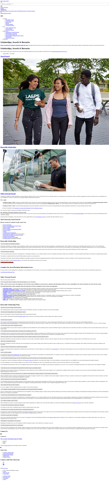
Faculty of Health (6, 228)
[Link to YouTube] (3, 464)
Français (2, 8)
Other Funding (8, 36)
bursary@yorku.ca (17, 260)
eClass (9, 11)
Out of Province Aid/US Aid (11, 34)
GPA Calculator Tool (15, 354)
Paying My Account (10, 20)
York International (6, 238)
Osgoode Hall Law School (8, 233)
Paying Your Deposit (10, 30)
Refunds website (22, 316)
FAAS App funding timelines (78, 213)
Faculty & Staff (17, 11)
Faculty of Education (7, 224)
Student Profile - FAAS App (11, 33)
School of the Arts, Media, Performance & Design (13, 235)
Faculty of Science (6, 230)
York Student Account (40, 216)
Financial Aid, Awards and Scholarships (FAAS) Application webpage (28, 208)
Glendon (4, 231)
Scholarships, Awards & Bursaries (12, 32)
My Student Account (10, 19)
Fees (4, 26)
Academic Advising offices (8, 452)
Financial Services (23, 11)
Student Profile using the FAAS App (59, 51)
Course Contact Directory (8, 453)
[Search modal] (1, 12)
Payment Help (8, 22)
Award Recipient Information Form (8, 272)
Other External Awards (8, 193)
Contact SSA (6, 445)
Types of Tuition (9, 28)
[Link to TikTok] (3, 466)
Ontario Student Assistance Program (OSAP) (14, 35)
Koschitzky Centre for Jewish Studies (10, 237)
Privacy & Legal (6, 477)
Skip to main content (5, 1)
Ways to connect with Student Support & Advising (11, 438)
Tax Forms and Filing (10, 25)
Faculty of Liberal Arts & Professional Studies (12, 229)
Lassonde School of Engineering (9, 232)
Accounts (5, 18)
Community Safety (7, 476)
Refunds (7, 23)
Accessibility (5, 478)
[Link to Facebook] (3, 462)
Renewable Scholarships (8, 147)
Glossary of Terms (6, 457)
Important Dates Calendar (8, 454)
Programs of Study (4, 11)
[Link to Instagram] (3, 463)
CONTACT (5, 39)
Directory (33, 11)
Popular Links (3, 9)
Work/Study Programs (10, 37)
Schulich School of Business (8, 236)
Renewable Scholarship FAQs (7, 262)
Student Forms (6, 455)
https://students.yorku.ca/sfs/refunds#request (9, 323)
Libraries (29, 11)
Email (12, 11)
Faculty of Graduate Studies (8, 227)
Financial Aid (5, 31)
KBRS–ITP (5, 299)
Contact (4, 471)
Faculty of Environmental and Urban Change (12, 225)
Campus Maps (6, 473)
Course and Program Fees (11, 27)
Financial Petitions (9, 24)
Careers (4, 479)
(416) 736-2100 (6, 472)
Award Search (5, 56)
